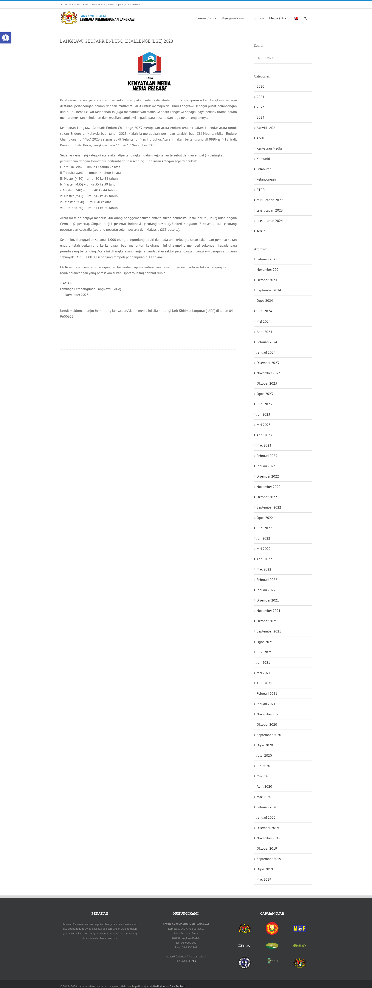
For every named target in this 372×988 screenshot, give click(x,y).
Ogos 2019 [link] (265, 869)
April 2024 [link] (264, 331)
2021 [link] (260, 96)
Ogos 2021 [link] (265, 642)
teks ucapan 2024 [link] (270, 220)
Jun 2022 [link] (263, 538)
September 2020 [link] (269, 735)
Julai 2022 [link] (264, 528)
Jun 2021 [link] (263, 662)
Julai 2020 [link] (264, 755)
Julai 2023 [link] (264, 404)
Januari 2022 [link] (266, 590)
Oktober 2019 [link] (267, 848)
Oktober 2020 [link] (267, 724)
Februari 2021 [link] (267, 693)
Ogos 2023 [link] (265, 393)
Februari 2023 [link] (267, 455)
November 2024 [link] (269, 269)
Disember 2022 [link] (268, 476)
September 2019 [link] (269, 859)
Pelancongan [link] (266, 179)
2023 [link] (260, 107)
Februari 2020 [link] (267, 807)
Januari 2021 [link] (266, 704)
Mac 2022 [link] (264, 569)
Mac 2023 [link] (264, 445)
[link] (5, 37)
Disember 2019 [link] (268, 828)
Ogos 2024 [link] (265, 300)
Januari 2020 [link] (266, 817)
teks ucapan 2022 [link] (270, 200)
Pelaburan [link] (264, 169)
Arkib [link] (260, 138)
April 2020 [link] (264, 786)
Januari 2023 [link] (266, 466)
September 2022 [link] (269, 507)
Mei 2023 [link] (264, 424)
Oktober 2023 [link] (267, 383)
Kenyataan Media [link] (269, 148)
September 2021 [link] (269, 631)
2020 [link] (260, 86)
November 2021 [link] (269, 610)
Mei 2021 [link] (264, 673)
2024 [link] (260, 117)
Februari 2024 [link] (267, 342)
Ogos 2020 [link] (265, 745)
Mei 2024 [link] (264, 321)
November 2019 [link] (269, 838)
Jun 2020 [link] (263, 766)
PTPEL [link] (261, 189)
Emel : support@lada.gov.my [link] (124, 4)
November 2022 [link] (269, 486)
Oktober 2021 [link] (267, 621)
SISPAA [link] (192, 961)
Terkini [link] (261, 231)
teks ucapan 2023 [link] (270, 210)
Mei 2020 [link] (264, 776)
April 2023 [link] (264, 435)
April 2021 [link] (264, 683)
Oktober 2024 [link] (267, 280)
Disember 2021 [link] (268, 600)
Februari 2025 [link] (267, 259)
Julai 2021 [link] (264, 652)
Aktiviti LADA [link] (266, 127)
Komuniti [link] (263, 158)
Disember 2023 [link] (268, 362)
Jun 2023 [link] (263, 414)
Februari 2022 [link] (267, 579)
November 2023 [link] (269, 373)
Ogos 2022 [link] (265, 517)
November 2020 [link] (269, 714)
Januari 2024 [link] (266, 352)
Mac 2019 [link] (264, 879)
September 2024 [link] (269, 290)
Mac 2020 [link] (264, 797)
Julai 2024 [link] (264, 311)
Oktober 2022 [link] (267, 497)
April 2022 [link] (264, 559)
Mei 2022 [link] (264, 548)
